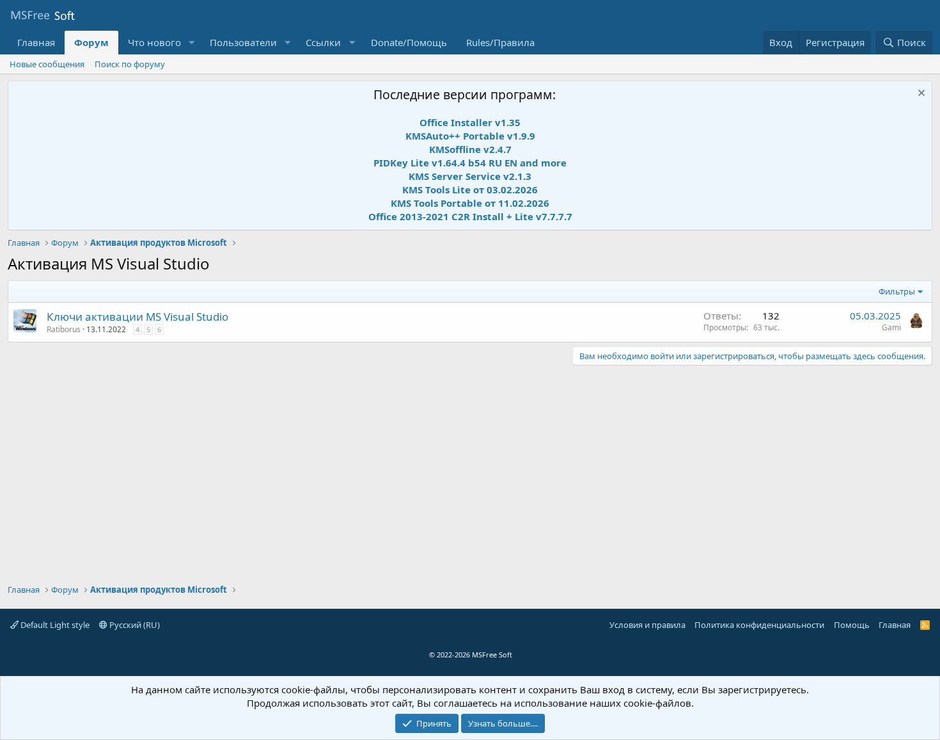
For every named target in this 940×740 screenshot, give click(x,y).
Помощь (852, 625)
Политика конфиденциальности (759, 625)
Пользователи (243, 42)
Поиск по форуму (130, 64)
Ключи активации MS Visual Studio (137, 316)
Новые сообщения (47, 64)
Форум (91, 42)
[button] (191, 42)
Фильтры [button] (897, 291)
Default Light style (54, 625)
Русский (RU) (133, 625)
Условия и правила (647, 625)
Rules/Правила (500, 42)
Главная (36, 42)
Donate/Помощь (409, 42)
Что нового (154, 42)
